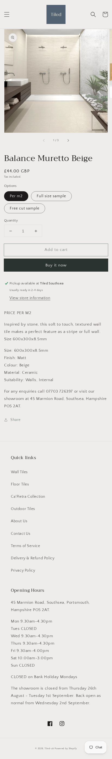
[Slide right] (68, 140)
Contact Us (20, 534)
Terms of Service (25, 546)
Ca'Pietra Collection (28, 496)
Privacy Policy (23, 570)
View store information (30, 298)
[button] (7, 14)
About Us (19, 521)
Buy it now (56, 265)
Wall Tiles (19, 472)
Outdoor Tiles (23, 509)
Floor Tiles (20, 484)
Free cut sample (24, 208)
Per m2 (16, 196)
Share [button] (15, 420)
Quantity (11, 220)
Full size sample (51, 196)
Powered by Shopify (66, 748)
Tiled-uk (49, 748)
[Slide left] (44, 140)
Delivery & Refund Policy (32, 558)
